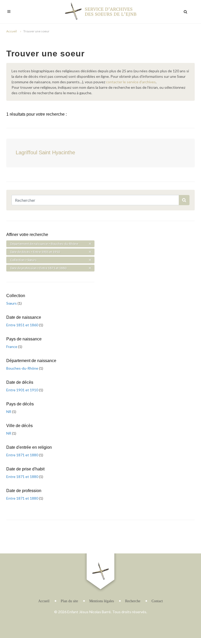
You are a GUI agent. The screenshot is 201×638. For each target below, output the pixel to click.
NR (9, 411)
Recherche (132, 601)
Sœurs (12, 303)
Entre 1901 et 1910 (22, 390)
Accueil (11, 31)
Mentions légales (101, 601)
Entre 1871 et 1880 (22, 455)
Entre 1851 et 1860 (22, 325)
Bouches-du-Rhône (22, 368)
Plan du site (69, 601)
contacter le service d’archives (131, 82)
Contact (157, 601)
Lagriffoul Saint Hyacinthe (45, 152)
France (12, 346)
